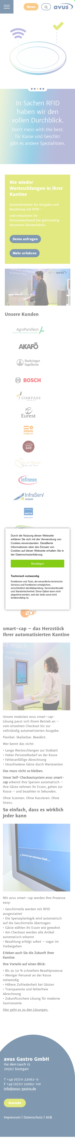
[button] (37, 563)
